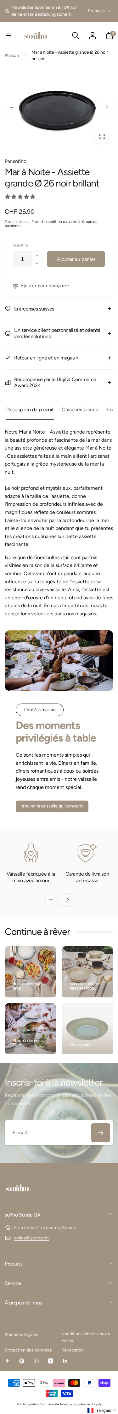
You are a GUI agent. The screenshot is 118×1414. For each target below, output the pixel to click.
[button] (8, 35)
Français (96, 10)
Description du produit (30, 410)
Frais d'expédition (46, 221)
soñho (15, 161)
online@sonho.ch (31, 1238)
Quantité (20, 245)
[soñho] (17, 1198)
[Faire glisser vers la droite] (106, 107)
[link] (46, 11)
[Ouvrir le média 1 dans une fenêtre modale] (59, 107)
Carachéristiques (80, 410)
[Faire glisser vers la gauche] (11, 107)
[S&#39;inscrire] (100, 1132)
